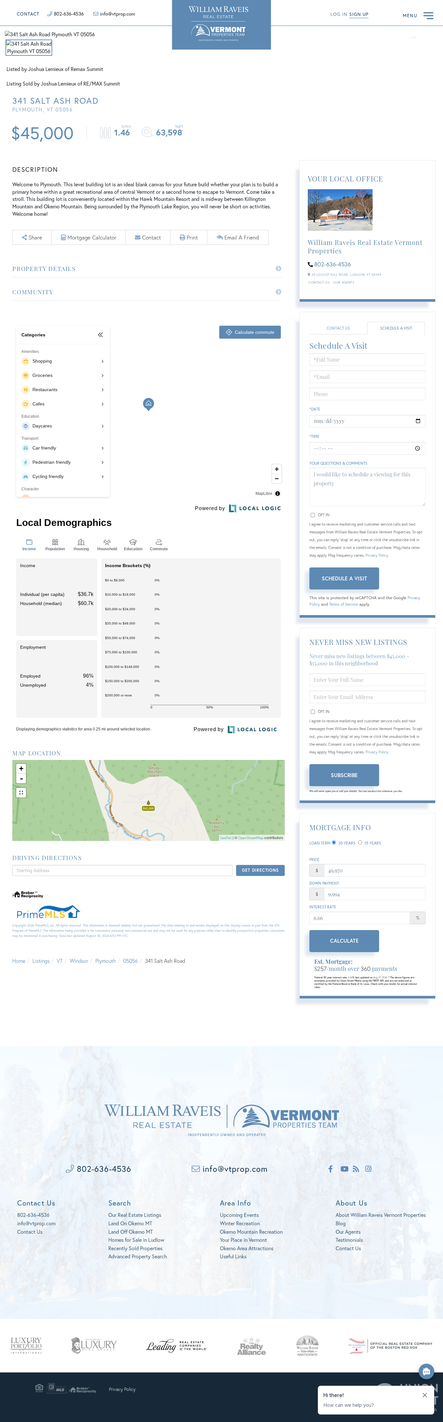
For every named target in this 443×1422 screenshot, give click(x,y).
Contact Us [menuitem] (348, 1248)
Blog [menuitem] (341, 1223)
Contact (28, 14)
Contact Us (318, 282)
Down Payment (324, 883)
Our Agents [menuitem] (348, 1231)
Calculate (344, 940)
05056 (130, 960)
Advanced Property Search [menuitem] (137, 1256)
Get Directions (260, 870)
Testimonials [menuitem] (349, 1239)
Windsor (79, 960)
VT (60, 960)
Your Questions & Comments (338, 463)
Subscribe (344, 775)
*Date (314, 409)
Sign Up (358, 14)
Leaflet (226, 837)
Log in (338, 14)
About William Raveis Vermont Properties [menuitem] (381, 1214)
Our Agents (343, 282)
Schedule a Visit (396, 328)
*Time (314, 436)
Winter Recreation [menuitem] (240, 1223)
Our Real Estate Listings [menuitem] (134, 1214)
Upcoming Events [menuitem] (239, 1214)
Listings (41, 960)
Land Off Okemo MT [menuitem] (130, 1231)
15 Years (372, 843)
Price (314, 859)
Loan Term (319, 843)
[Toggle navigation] (428, 14)
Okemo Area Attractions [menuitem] (246, 1248)
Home (18, 960)
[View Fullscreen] (21, 793)
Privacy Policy (376, 555)
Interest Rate (322, 906)
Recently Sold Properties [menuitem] (135, 1248)
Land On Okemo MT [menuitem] (130, 1223)
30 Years (346, 843)
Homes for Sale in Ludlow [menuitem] (136, 1239)
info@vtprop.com (117, 13)
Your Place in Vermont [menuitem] (243, 1239)
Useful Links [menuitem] (233, 1256)
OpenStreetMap (250, 837)
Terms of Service (343, 604)
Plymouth (105, 960)
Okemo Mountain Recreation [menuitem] (251, 1231)
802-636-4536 (69, 13)
